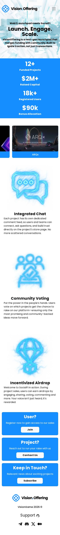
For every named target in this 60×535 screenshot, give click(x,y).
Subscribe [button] (30, 480)
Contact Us (30, 455)
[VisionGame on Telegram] (20, 523)
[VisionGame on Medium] (40, 523)
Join (30, 429)
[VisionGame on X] (33, 523)
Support (28, 515)
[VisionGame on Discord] (27, 523)
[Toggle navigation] (54, 9)
